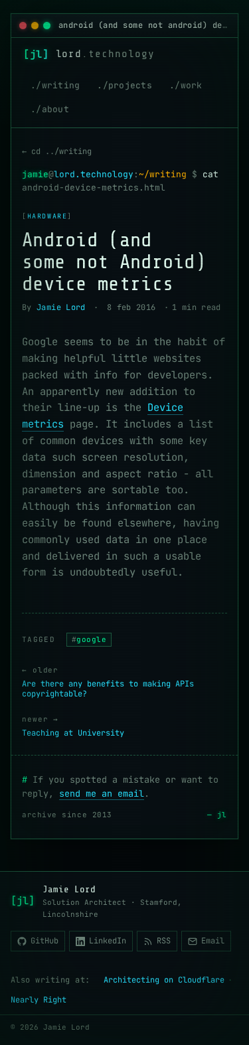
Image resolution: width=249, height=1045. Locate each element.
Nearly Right (38, 1000)
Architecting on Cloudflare (164, 980)
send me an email (101, 793)
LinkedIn (107, 940)
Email (212, 940)
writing (61, 85)
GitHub (44, 940)
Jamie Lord (61, 307)
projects (130, 85)
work (192, 85)
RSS (164, 940)
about (55, 109)
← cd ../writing (57, 151)
